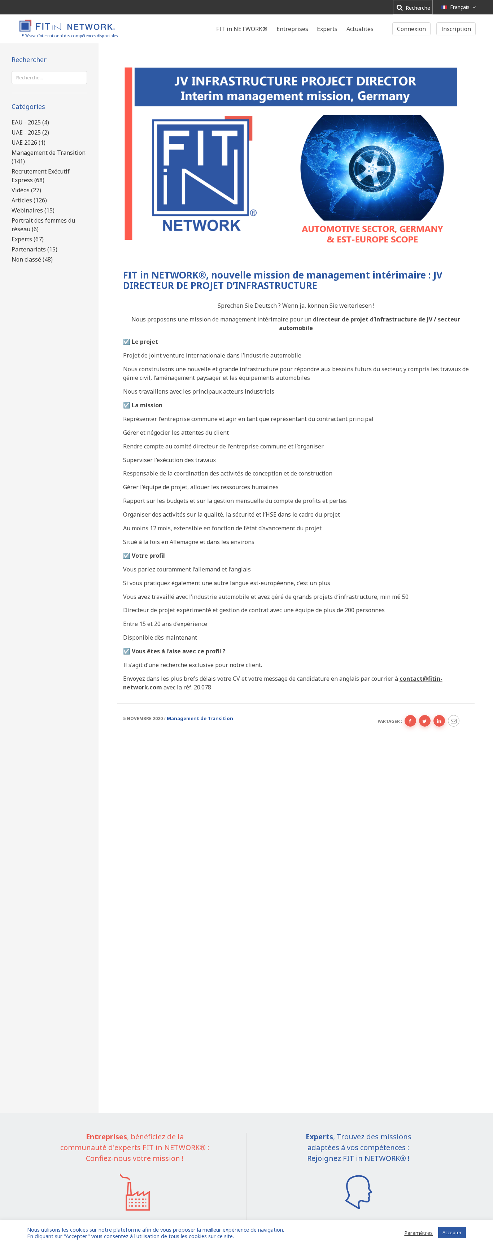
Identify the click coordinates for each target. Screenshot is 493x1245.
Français (460, 7)
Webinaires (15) (33, 210)
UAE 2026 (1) (28, 142)
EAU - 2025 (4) (30, 122)
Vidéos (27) (26, 190)
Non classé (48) (32, 259)
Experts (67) (28, 239)
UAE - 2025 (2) (30, 132)
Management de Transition (200, 718)
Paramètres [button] (418, 1232)
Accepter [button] (452, 1232)
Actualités (360, 29)
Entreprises (292, 29)
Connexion (411, 29)
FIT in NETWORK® (241, 29)
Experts (327, 29)
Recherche (417, 7)
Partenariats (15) (34, 249)
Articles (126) (29, 200)
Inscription (456, 29)
